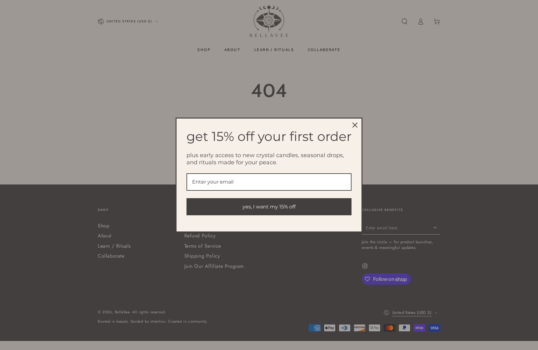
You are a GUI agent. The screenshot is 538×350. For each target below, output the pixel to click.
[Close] (354, 125)
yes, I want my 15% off (269, 207)
